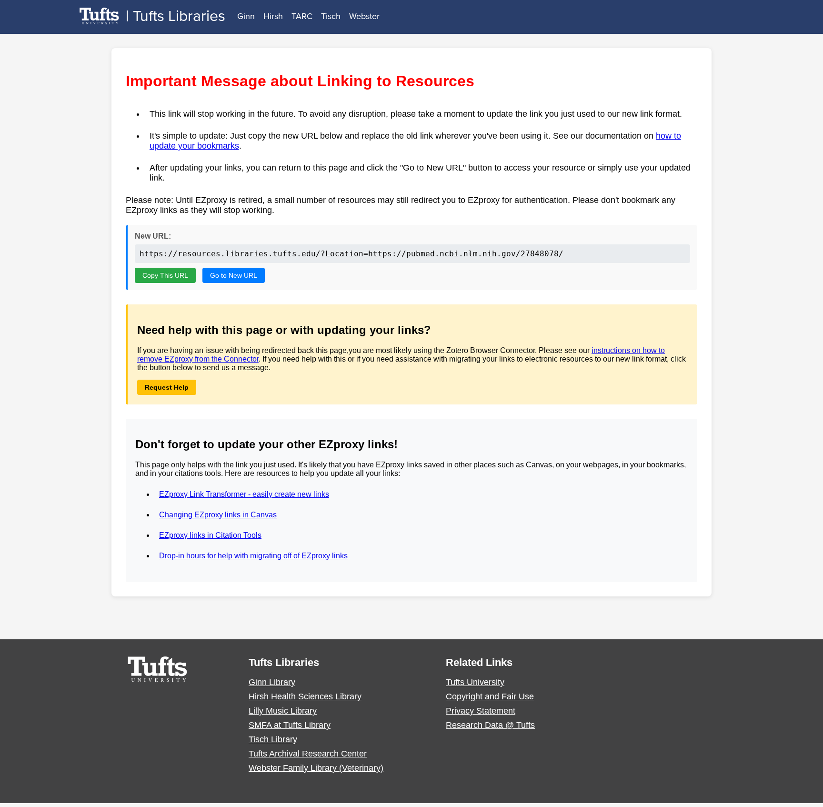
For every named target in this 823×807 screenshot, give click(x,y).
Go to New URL (233, 275)
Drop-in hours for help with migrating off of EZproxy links (253, 556)
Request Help (167, 387)
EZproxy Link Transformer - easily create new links (244, 494)
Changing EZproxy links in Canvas (218, 515)
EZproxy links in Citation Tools (210, 535)
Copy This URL (165, 275)
